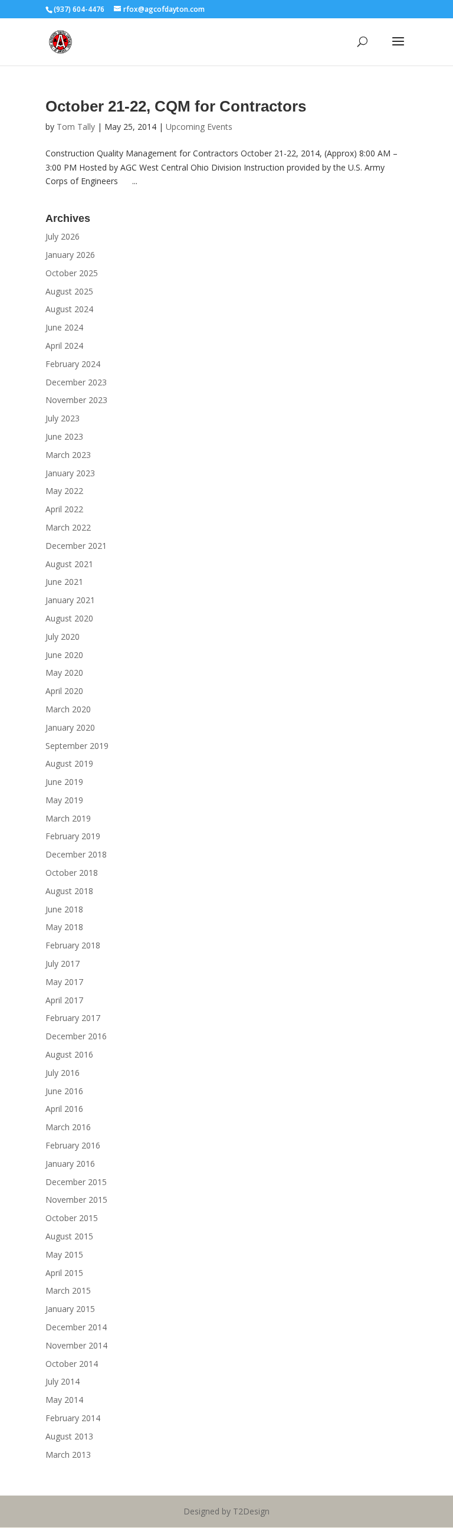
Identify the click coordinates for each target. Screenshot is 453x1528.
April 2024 (64, 345)
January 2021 (70, 600)
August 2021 (69, 564)
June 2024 (64, 327)
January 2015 (70, 1308)
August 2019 (69, 763)
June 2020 (64, 654)
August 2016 (69, 1054)
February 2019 (72, 836)
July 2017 (62, 963)
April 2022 (64, 509)
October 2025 (71, 273)
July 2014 (62, 1381)
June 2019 (64, 781)
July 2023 (62, 418)
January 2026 (70, 254)
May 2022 (64, 490)
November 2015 (76, 1199)
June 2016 (64, 1091)
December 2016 (76, 1036)
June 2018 (64, 909)
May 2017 (64, 981)
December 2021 (76, 545)
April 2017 (64, 1000)
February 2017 (72, 1017)
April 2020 (64, 690)
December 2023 (76, 382)
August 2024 (69, 309)
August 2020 (69, 618)
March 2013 (68, 1454)
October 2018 (71, 872)
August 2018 (69, 890)
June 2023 (64, 436)
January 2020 (70, 727)
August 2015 (69, 1236)
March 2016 (68, 1127)
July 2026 (62, 236)
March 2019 (68, 818)
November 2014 (76, 1345)
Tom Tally (76, 126)
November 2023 (76, 399)
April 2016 (64, 1108)
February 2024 (72, 363)
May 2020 (64, 672)
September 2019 (77, 745)
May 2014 (64, 1399)
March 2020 (68, 709)
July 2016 (62, 1072)
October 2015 (71, 1217)
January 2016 (70, 1163)
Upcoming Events (199, 126)
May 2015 (64, 1254)
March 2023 (68, 454)
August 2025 (69, 291)
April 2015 (64, 1272)
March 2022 (68, 527)
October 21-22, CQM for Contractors (175, 106)
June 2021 (64, 581)
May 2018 (64, 926)
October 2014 (71, 1363)
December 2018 (76, 854)
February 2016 (72, 1145)
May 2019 (64, 800)
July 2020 (62, 636)
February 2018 (72, 945)
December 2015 (76, 1181)
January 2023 (70, 473)
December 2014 (76, 1327)
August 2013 (69, 1436)
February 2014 (72, 1418)
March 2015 (68, 1290)
